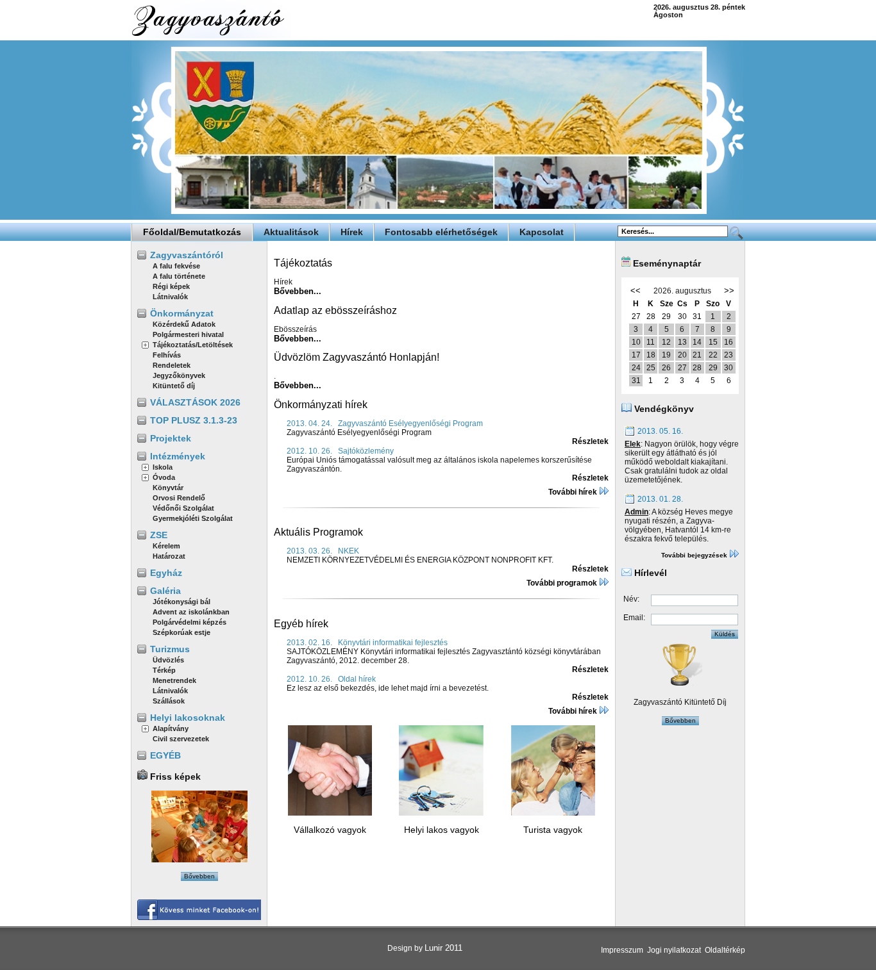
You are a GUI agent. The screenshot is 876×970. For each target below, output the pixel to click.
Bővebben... (297, 291)
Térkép (164, 670)
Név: (631, 599)
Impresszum (622, 950)
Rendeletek (171, 365)
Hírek (352, 232)
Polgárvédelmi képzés (189, 622)
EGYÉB (165, 755)
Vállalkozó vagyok (330, 830)
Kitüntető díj (174, 386)
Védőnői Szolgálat (183, 508)
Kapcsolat (541, 232)
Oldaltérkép (725, 950)
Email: (634, 617)
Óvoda (164, 477)
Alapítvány (171, 728)
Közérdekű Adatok (184, 324)
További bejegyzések (695, 555)
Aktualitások (291, 232)
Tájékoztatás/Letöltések (193, 345)
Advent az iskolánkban (191, 612)
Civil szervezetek (181, 739)
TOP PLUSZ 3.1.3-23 (193, 420)
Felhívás (167, 355)
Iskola (163, 467)
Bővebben (199, 876)
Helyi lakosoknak (187, 717)
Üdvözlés (168, 660)
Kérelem (166, 546)
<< (635, 290)
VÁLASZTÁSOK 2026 (195, 402)
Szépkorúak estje (181, 632)
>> (729, 290)
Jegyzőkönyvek (179, 375)
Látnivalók (170, 296)
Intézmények (177, 456)
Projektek (170, 438)
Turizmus (170, 649)
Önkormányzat (182, 313)
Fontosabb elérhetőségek (441, 232)
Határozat (169, 556)
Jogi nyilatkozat (674, 950)
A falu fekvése (176, 266)
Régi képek (171, 286)
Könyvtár (168, 487)
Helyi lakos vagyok (441, 830)
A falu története (179, 276)
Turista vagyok (552, 830)
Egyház (166, 573)
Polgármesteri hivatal (188, 334)
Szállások (169, 701)
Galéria (165, 591)
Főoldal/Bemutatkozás (192, 232)
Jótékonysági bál (181, 601)
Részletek (590, 441)
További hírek (573, 492)
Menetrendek (174, 680)
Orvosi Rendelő (179, 498)
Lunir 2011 (443, 948)
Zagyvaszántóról (186, 255)
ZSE (158, 535)
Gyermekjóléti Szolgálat (193, 518)
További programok (562, 583)
